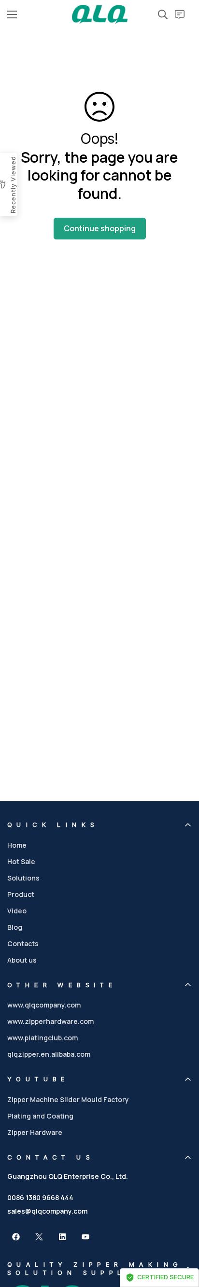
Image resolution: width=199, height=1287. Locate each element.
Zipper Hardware (34, 1132)
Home (17, 845)
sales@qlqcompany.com (47, 1211)
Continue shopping (100, 228)
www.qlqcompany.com (44, 1004)
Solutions (23, 877)
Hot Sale (21, 861)
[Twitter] (39, 1236)
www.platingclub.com (42, 1037)
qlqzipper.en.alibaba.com (48, 1054)
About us (22, 960)
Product (20, 894)
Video (17, 910)
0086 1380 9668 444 (40, 1197)
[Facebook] (16, 1236)
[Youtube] (85, 1236)
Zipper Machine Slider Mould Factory (68, 1099)
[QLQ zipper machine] (100, 14)
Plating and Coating (40, 1115)
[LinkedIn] (62, 1236)
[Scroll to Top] (181, 1235)
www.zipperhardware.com (50, 1021)
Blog (14, 927)
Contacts (23, 943)
